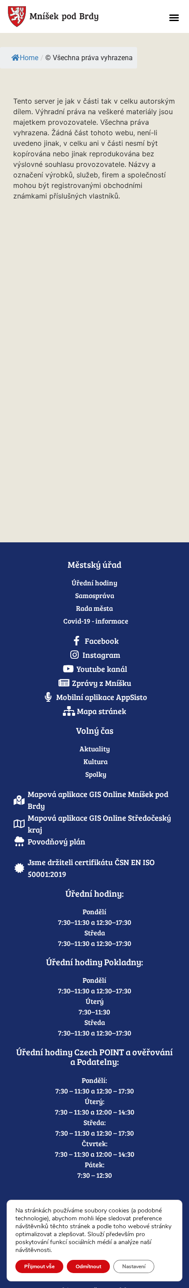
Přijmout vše (39, 1266)
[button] (174, 17)
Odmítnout (88, 1266)
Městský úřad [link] (94, 564)
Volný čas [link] (94, 730)
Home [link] (29, 58)
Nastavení (133, 1266)
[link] (73, 16)
